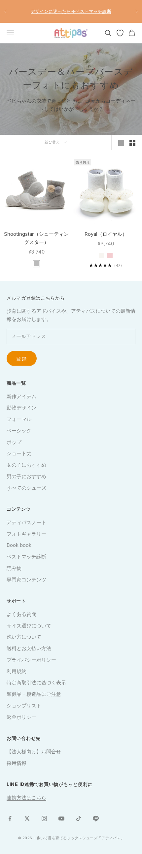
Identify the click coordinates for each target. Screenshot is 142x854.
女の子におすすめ (26, 465)
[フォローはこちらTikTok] (78, 818)
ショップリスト (24, 705)
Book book (19, 545)
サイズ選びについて (29, 625)
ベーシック (19, 430)
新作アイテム (21, 396)
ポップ (14, 442)
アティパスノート (26, 522)
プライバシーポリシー (31, 660)
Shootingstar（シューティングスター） (36, 238)
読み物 (14, 568)
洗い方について (24, 637)
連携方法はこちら (26, 797)
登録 (21, 358)
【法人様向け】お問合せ (34, 751)
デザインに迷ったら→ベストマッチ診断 (71, 11)
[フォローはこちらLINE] (95, 818)
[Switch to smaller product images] (132, 143)
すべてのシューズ (26, 488)
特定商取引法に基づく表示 (36, 682)
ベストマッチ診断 (26, 556)
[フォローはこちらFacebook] (10, 818)
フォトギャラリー (26, 534)
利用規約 (16, 671)
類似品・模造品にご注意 (34, 694)
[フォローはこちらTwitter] (27, 818)
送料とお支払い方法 (29, 648)
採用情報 (16, 763)
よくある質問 (21, 614)
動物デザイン (21, 407)
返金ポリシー (21, 717)
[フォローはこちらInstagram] (44, 818)
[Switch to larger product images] (121, 143)
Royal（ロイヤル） (106, 234)
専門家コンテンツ (26, 579)
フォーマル (19, 419)
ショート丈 (19, 453)
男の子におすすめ (26, 476)
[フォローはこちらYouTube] (61, 818)
